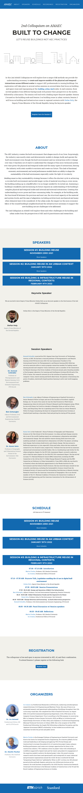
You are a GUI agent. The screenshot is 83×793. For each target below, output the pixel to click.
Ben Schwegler (12, 412)
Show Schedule (42, 528)
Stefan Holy (69, 100)
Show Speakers (41, 257)
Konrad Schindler (29, 356)
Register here (41, 666)
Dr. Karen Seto (12, 446)
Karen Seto (26, 432)
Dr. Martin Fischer (12, 752)
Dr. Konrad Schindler (12, 372)
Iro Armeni (31, 573)
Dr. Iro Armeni (12, 719)
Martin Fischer (30, 571)
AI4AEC (7, 4)
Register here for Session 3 (41, 114)
